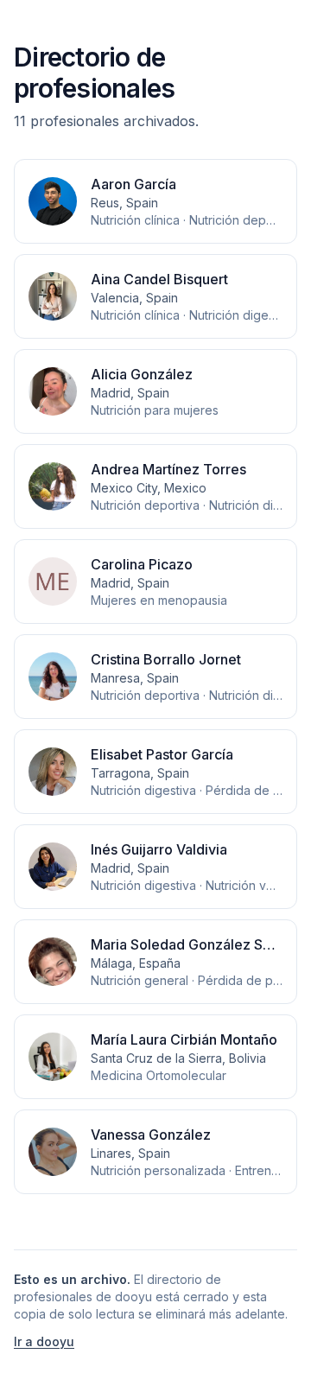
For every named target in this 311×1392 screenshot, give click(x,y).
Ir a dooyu (44, 1341)
